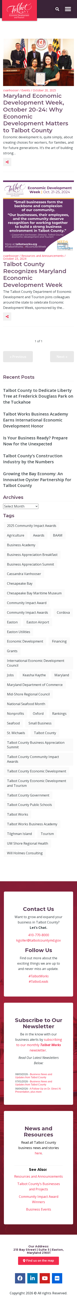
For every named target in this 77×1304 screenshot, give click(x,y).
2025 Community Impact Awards (31, 525)
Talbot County (45, 733)
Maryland (61, 675)
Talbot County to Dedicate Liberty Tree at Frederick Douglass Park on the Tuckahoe (38, 396)
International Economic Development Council (35, 663)
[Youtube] (45, 1278)
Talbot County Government (28, 795)
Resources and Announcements (42, 256)
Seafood (13, 723)
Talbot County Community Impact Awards (33, 759)
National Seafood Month (26, 704)
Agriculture (15, 535)
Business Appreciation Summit (30, 564)
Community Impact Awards (27, 612)
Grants (12, 651)
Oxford (38, 713)
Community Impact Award (26, 603)
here (38, 1153)
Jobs (10, 675)
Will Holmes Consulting (25, 853)
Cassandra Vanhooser (24, 574)
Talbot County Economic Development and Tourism (36, 783)
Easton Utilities (18, 632)
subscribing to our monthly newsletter (39, 1045)
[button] (68, 9)
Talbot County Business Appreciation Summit (35, 745)
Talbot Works (17, 814)
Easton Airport (37, 622)
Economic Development (25, 641)
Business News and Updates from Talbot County (33, 1076)
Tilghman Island (19, 833)
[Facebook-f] (20, 1278)
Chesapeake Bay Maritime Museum (34, 593)
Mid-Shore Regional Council (28, 694)
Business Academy (21, 545)
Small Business (40, 723)
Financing (59, 641)
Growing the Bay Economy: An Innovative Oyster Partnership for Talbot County (37, 479)
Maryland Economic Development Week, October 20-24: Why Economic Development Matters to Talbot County (35, 113)
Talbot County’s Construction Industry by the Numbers (32, 459)
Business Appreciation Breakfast (32, 554)
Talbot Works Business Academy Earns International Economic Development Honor (35, 419)
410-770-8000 (38, 935)
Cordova (63, 612)
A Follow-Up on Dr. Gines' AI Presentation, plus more (38, 1090)
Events (25, 90)
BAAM (57, 535)
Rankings (59, 713)
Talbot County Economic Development (36, 771)
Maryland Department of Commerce (35, 684)
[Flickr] (57, 1278)
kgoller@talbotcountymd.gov (38, 940)
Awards (38, 535)
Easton (12, 622)
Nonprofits (15, 713)
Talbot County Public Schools (29, 804)
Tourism (47, 833)
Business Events (38, 1209)
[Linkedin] (32, 1278)
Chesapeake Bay (19, 583)
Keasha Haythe (34, 675)
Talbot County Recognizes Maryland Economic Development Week (34, 274)
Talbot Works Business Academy (32, 824)
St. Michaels (16, 733)
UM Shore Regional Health (27, 843)
